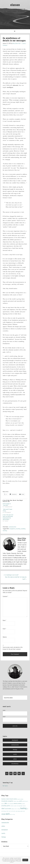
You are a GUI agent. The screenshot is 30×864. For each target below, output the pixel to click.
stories (15, 808)
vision (3, 814)
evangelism (12, 529)
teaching (5, 530)
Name (4, 620)
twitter (14, 811)
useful (24, 811)
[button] (15, 31)
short (3, 808)
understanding (18, 811)
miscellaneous (15, 763)
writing (13, 814)
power (24, 803)
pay (22, 803)
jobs (6, 803)
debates (22, 799)
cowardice (19, 799)
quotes (8, 806)
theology (15, 749)
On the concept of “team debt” (7, 504)
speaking (23, 529)
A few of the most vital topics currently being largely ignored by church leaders (8, 517)
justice (8, 803)
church (8, 799)
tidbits (7, 811)
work (8, 813)
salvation (11, 805)
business (4, 799)
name (4, 710)
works (11, 814)
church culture (13, 799)
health (23, 801)
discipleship (4, 801)
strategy (18, 808)
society (15, 754)
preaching (18, 529)
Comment (5, 596)
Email (4, 629)
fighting (15, 801)
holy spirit (26, 801)
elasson (15, 4)
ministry (16, 803)
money (19, 803)
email (4, 716)
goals (20, 801)
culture (15, 759)
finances (18, 801)
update (22, 811)
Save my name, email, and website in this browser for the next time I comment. (13, 648)
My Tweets (5, 786)
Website (5, 637)
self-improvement (19, 805)
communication (12, 527)
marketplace (11, 803)
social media (8, 808)
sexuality (24, 805)
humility (3, 803)
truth (12, 811)
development (15, 740)
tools (10, 811)
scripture (15, 805)
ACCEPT (25, 860)
